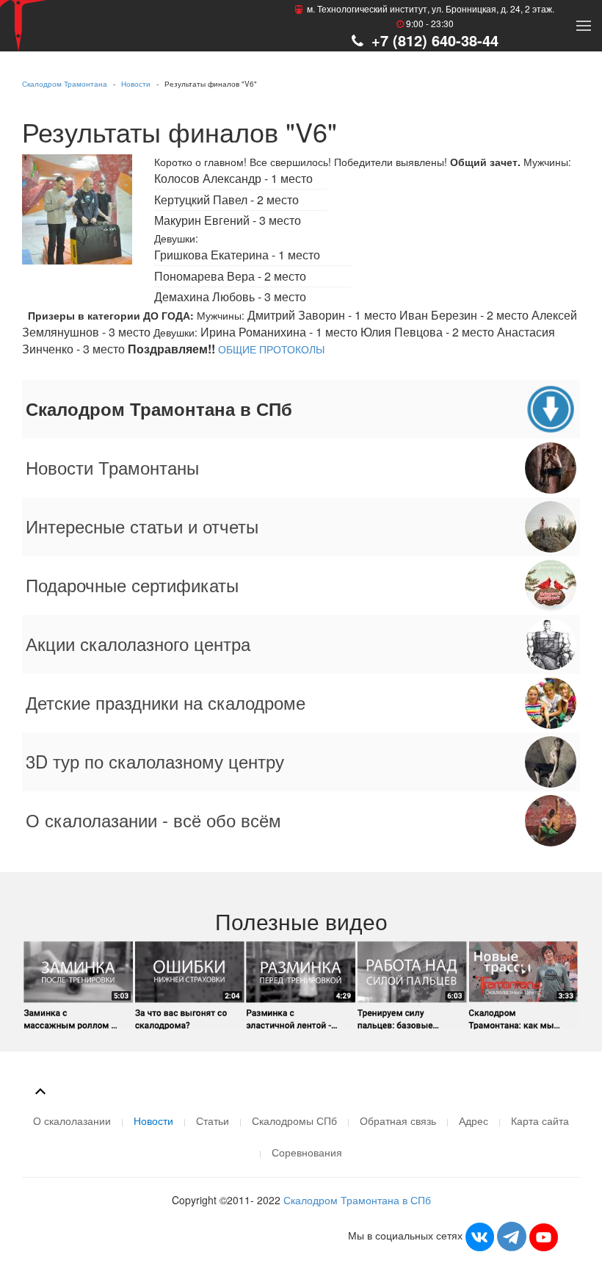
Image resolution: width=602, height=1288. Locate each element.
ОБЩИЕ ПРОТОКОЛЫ (271, 349)
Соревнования (307, 1152)
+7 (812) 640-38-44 (432, 40)
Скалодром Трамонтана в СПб (357, 1199)
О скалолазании (72, 1120)
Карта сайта (540, 1120)
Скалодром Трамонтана (64, 84)
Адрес (473, 1120)
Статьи (212, 1120)
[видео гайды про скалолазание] (301, 983)
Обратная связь (398, 1120)
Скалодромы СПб (294, 1120)
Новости (135, 84)
